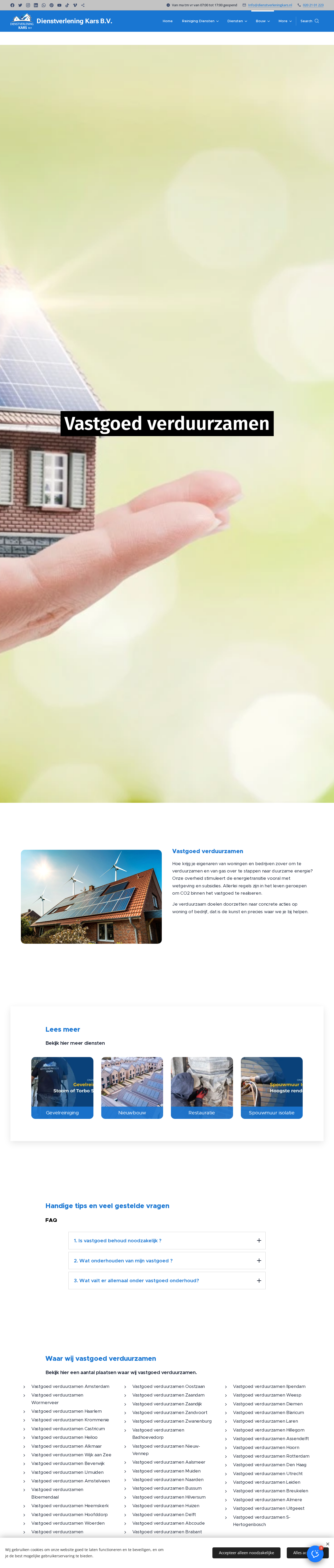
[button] (310, 21)
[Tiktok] (67, 5)
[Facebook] (12, 5)
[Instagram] (28, 5)
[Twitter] (20, 5)
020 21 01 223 (313, 5)
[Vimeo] (75, 5)
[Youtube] (59, 5)
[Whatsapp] (43, 5)
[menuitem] (167, 21)
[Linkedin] (36, 5)
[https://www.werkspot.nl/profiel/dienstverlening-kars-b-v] (83, 5)
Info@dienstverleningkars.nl (270, 5)
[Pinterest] (51, 5)
